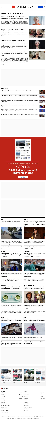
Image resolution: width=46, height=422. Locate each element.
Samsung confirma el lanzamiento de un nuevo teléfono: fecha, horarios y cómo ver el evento (11, 289)
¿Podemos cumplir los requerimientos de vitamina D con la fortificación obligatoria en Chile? (11, 279)
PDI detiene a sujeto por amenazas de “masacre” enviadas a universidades (10, 222)
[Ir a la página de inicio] (23, 7)
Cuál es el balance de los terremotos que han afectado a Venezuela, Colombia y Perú (11, 321)
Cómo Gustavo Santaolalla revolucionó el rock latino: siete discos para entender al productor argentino (33, 307)
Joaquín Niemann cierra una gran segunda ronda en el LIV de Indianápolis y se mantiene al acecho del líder (34, 280)
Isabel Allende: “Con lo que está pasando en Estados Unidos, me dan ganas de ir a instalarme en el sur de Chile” (14, 54)
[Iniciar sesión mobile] (44, 7)
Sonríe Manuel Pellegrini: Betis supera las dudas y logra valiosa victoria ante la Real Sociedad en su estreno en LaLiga (34, 275)
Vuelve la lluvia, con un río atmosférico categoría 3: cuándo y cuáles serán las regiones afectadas (20, 114)
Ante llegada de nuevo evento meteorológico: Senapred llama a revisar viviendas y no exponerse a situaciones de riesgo (11, 243)
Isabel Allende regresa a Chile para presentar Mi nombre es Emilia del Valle (13, 30)
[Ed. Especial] (40, 381)
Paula (25, 317)
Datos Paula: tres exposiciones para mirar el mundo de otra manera (33, 338)
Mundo (2, 317)
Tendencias (3, 251)
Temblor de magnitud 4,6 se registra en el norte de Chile (11, 247)
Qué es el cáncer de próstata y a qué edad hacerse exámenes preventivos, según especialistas (19, 95)
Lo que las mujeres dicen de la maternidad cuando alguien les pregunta (34, 320)
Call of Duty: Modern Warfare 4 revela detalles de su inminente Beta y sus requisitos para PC (11, 306)
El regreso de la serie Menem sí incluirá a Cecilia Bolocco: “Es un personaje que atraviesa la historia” (34, 289)
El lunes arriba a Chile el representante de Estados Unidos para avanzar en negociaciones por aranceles (34, 243)
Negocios (26, 219)
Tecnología (3, 285)
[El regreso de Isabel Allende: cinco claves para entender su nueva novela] (37, 44)
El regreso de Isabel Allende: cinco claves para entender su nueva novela (13, 41)
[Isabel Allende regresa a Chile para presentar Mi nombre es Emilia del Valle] (37, 33)
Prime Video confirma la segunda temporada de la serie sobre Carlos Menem (34, 312)
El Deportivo (27, 251)
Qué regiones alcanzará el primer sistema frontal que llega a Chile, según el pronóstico (11, 255)
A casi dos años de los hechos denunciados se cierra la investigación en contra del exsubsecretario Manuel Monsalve (20, 91)
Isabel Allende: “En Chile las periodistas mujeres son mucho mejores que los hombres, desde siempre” (14, 17)
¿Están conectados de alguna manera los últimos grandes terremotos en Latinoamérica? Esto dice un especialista (11, 275)
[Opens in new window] (29, 381)
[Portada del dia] (23, 160)
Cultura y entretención (29, 285)
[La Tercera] (6, 381)
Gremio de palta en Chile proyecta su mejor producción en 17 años (33, 247)
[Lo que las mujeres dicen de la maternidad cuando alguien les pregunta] (34, 329)
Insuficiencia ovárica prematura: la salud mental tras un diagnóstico (34, 342)
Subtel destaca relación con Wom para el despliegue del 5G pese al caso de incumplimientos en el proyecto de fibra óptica (34, 223)
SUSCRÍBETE (23, 177)
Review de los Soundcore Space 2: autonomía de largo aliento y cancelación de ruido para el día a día (11, 312)
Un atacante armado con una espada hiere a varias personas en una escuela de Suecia (11, 338)
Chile (2, 219)
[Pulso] (18, 381)
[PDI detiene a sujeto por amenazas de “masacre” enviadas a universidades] (11, 233)
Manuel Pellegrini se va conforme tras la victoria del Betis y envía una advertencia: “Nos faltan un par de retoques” (34, 256)
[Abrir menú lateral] (2, 7)
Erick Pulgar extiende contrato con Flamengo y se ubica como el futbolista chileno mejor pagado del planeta (20, 101)
